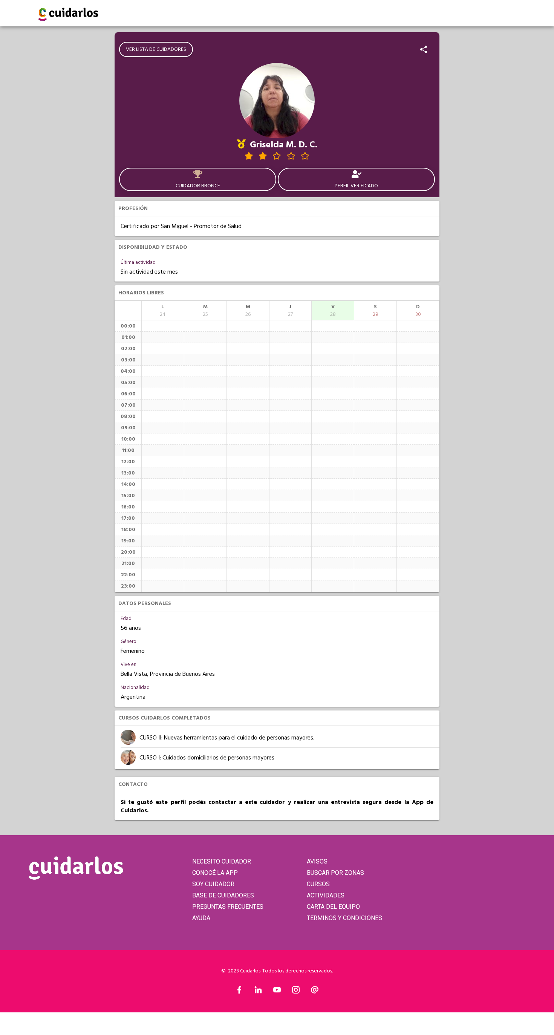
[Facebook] (239, 992)
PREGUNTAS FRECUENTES (227, 906)
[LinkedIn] (258, 992)
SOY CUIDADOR (213, 884)
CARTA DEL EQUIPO (333, 906)
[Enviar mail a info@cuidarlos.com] (314, 992)
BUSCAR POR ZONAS (335, 872)
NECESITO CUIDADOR (221, 861)
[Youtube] (277, 992)
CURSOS (318, 884)
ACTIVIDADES (325, 895)
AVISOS (317, 861)
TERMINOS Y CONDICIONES (344, 918)
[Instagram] (296, 992)
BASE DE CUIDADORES (223, 895)
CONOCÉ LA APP (215, 872)
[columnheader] (162, 310)
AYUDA (201, 918)
